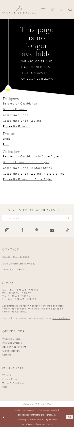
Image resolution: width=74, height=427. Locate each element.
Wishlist (6, 375)
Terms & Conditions (13, 383)
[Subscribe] (67, 218)
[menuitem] (43, 10)
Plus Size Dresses (12, 342)
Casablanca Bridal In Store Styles (27, 168)
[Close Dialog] (3, 417)
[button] (43, 10)
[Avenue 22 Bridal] (19, 9)
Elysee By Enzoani (16, 126)
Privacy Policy (10, 379)
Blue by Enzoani (15, 109)
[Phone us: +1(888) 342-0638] (61, 9)
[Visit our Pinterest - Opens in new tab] (36, 230)
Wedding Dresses (12, 338)
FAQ (4, 387)
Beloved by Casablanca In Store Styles (31, 156)
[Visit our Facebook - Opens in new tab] (22, 230)
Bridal (7, 138)
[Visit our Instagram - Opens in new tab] (7, 230)
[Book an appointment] (52, 9)
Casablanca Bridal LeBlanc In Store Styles (33, 173)
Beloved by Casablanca (20, 103)
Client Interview (11, 350)
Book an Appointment (14, 346)
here (50, 423)
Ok (70, 417)
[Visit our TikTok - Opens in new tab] (67, 230)
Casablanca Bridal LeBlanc (22, 120)
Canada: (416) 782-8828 (15, 256)
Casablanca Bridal (16, 115)
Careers (6, 354)
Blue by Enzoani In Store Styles (26, 162)
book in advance (61, 318)
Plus (6, 144)
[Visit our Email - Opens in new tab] (52, 230)
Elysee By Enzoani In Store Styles (27, 179)
